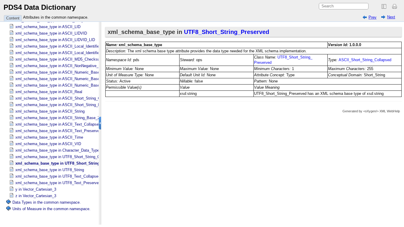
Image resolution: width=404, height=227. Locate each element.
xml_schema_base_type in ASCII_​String (50, 111)
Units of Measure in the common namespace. (51, 209)
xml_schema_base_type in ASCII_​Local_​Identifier (58, 46)
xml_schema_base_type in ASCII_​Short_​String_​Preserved (65, 105)
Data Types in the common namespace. (46, 202)
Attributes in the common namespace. (55, 17)
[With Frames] (384, 6)
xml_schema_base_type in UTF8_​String (49, 170)
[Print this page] (395, 6)
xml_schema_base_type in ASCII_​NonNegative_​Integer (62, 66)
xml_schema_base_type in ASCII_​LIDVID (51, 33)
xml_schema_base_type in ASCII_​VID (48, 144)
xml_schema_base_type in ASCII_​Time (49, 137)
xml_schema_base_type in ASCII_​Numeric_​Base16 (59, 72)
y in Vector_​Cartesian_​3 (35, 189)
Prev (372, 17)
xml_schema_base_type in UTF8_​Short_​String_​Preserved (67, 163)
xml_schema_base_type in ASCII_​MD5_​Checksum (59, 59)
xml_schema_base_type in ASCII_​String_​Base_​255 (59, 118)
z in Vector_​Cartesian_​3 (35, 196)
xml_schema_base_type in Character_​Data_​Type (57, 150)
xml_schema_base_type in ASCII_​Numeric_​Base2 (58, 79)
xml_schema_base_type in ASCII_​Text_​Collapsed (58, 124)
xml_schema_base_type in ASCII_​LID (47, 27)
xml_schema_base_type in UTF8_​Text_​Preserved (58, 183)
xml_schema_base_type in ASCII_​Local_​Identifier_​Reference (67, 53)
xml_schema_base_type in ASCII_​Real (48, 92)
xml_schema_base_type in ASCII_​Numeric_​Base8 (58, 85)
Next (391, 17)
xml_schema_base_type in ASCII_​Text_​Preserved (58, 131)
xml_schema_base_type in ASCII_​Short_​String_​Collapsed (65, 98)
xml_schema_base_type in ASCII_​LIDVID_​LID (55, 40)
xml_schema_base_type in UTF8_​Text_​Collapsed (57, 176)
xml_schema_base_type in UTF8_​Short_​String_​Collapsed (64, 157)
